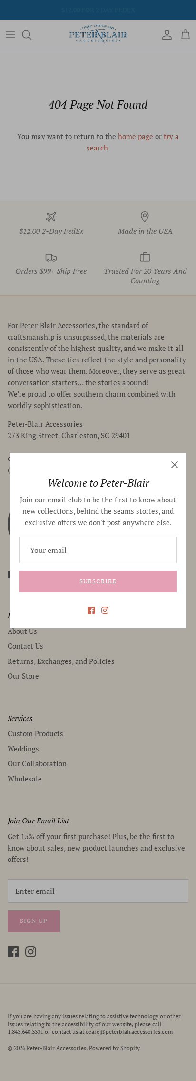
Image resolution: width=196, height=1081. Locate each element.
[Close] (174, 464)
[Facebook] (91, 610)
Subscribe (97, 581)
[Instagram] (104, 610)
